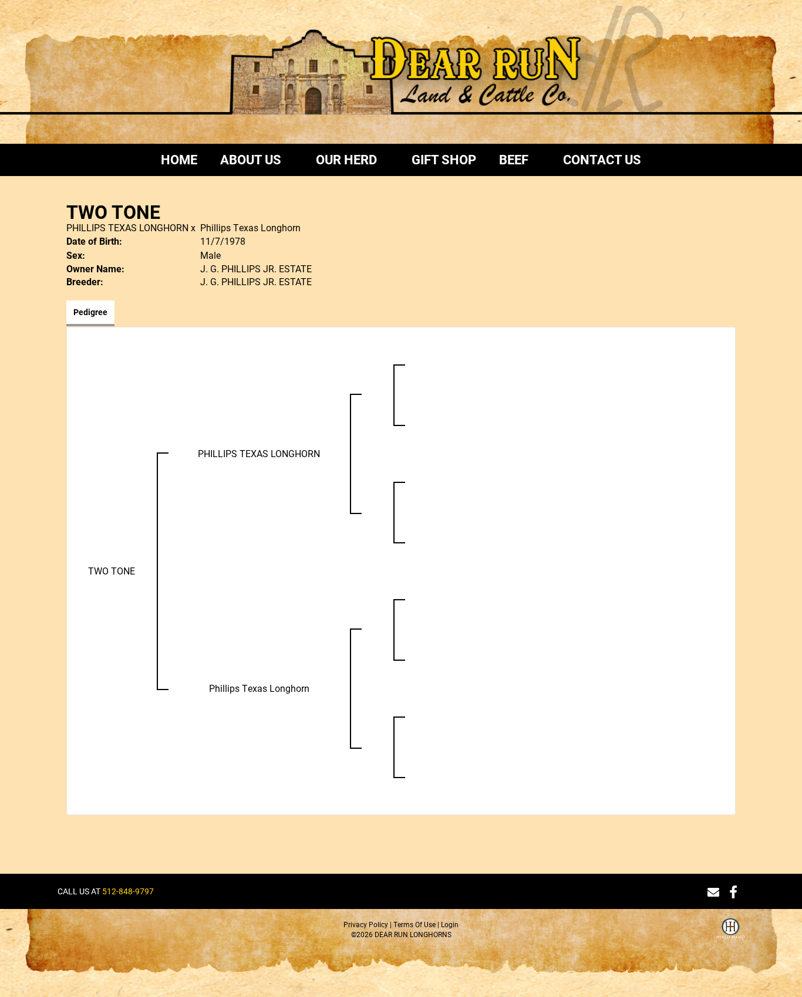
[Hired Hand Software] (730, 936)
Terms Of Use (414, 924)
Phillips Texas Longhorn (250, 227)
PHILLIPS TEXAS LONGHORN (127, 227)
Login (450, 924)
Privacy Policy (365, 924)
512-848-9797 (128, 891)
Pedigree (90, 311)
